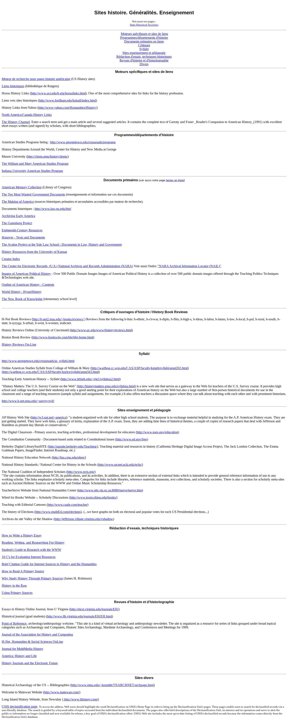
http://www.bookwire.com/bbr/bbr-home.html (62, 337)
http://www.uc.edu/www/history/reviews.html (101, 330)
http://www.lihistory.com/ (80, 699)
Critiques (144, 45)
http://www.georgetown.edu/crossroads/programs (83, 142)
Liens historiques (13, 86)
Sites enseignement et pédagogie (144, 53)
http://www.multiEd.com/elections (58, 512)
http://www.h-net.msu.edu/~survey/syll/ (28, 401)
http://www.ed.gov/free (131, 439)
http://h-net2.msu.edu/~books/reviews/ (58, 319)
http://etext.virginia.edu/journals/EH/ (94, 609)
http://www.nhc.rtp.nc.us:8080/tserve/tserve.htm (110, 490)
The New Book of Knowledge (22, 299)
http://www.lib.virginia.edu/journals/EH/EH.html (79, 616)
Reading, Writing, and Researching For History (33, 542)
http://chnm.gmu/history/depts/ (47, 156)
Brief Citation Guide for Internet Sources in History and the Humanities (49, 564)
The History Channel (16, 122)
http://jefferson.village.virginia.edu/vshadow (84, 519)
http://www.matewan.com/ (61, 692)
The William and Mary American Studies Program (35, 163)
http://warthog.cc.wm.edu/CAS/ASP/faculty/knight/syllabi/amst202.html (140, 368)
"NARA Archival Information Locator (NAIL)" (189, 266)
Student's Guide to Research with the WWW (31, 550)
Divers (144, 64)
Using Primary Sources (17, 593)
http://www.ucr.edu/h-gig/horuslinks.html (58, 93)
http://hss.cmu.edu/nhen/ (69, 457)
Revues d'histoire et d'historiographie (144, 60)
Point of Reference (14, 623)
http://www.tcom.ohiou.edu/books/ (93, 497)
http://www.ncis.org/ (80, 472)
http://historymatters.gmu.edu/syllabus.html (106, 386)
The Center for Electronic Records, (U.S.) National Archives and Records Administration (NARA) (67, 266)
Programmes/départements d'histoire (144, 37)
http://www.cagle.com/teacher (67, 504)
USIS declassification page (19, 706)
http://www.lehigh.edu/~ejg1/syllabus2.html (90, 379)
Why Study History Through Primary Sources (32, 578)
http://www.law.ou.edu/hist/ (53, 209)
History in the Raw (14, 585)
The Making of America (18, 201)
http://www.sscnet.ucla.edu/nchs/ (120, 464)
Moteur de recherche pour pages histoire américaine (36, 79)
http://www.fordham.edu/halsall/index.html (67, 100)
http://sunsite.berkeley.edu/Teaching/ (73, 446)
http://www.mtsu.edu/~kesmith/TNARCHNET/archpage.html (112, 685)
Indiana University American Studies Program (32, 171)
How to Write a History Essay (22, 535)
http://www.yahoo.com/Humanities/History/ (67, 107)
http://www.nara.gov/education (157, 432)
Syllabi (144, 49)
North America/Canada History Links (27, 115)
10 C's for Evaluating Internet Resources (28, 557)
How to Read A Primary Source (23, 571)
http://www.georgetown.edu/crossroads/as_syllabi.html (38, 361)
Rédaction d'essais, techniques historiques (144, 56)
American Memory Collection (22, 187)
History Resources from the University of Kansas (34, 252)
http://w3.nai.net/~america (48, 417)
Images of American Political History (26, 273)
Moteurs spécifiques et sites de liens (144, 34)
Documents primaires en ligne (144, 41)
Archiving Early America (18, 216)
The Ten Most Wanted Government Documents (33, 194)
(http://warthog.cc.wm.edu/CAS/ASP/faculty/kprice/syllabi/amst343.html (50, 372)
